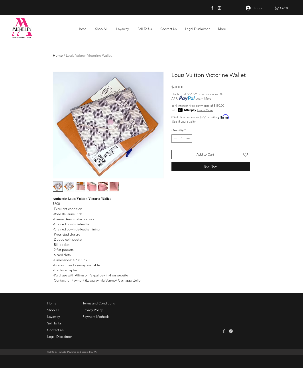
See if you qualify (183, 122)
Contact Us (55, 330)
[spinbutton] (182, 138)
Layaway (53, 316)
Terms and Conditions (99, 303)
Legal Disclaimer (59, 336)
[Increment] (188, 138)
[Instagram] (219, 8)
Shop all (53, 310)
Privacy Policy (93, 310)
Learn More (204, 98)
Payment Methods (96, 316)
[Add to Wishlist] (245, 154)
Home (58, 55)
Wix (95, 352)
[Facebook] (212, 8)
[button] (282, 8)
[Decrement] (175, 138)
